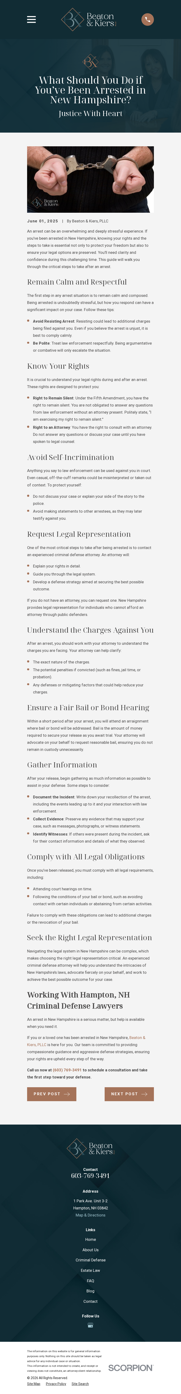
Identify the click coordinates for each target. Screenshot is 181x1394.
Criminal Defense (91, 1260)
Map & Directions (90, 1215)
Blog (90, 1291)
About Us (90, 1250)
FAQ (90, 1281)
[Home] (88, 19)
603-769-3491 (90, 1175)
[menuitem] (33, 1384)
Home (90, 1239)
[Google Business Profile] (90, 1325)
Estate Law (90, 1270)
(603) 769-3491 (67, 1070)
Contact (90, 1301)
